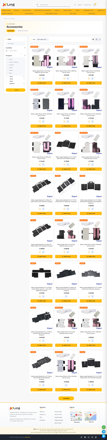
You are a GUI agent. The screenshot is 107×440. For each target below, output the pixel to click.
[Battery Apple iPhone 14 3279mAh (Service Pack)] (91, 57)
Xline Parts (27, 437)
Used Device (29, 13)
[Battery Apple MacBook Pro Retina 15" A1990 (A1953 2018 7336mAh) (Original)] (41, 186)
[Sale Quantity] (39, 78)
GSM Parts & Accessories (43, 10)
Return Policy (58, 423)
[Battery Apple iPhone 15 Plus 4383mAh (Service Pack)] (91, 231)
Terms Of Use (58, 414)
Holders (11, 70)
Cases (10, 59)
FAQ (41, 417)
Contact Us (43, 414)
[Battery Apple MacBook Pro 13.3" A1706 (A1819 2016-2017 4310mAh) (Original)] (91, 362)
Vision (77, 10)
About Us (42, 411)
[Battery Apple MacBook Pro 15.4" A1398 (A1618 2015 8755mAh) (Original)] (91, 274)
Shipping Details (59, 420)
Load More (66, 398)
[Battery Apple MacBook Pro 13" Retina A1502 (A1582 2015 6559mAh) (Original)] (41, 362)
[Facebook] (81, 437)
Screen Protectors (13, 62)
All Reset (16, 90)
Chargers (11, 65)
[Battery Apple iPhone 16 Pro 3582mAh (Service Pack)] (66, 57)
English (79, 4)
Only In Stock (13, 50)
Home (5, 18)
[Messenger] (104, 436)
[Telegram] (104, 432)
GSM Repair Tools (51, 13)
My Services (87, 4)
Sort (34, 39)
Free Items (91, 13)
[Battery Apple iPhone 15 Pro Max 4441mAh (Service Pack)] (91, 143)
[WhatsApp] (104, 427)
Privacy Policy (58, 411)
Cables (11, 67)
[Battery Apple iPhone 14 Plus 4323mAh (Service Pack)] (66, 362)
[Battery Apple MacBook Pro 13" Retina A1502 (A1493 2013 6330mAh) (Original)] (41, 318)
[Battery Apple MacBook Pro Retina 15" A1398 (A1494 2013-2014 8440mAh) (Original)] (66, 274)
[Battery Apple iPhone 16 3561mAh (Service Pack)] (41, 143)
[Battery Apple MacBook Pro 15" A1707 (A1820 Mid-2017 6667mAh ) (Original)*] (66, 186)
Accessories (26, 10)
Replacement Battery (23, 30)
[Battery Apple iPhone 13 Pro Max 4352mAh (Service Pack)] (66, 318)
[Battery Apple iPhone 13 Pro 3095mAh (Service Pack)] (91, 318)
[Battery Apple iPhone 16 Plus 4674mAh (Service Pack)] (41, 100)
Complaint (42, 420)
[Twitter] (95, 437)
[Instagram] (92, 437)
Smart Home (67, 10)
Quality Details (58, 417)
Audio (10, 73)
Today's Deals (6, 10)
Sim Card (73, 13)
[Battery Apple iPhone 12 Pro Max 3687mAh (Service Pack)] (66, 231)
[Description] (43, 78)
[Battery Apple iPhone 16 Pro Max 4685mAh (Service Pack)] (41, 57)
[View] (93, 39)
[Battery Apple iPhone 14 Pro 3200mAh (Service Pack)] (91, 100)
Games (57, 10)
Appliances (100, 10)
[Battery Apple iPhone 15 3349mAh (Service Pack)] (66, 100)
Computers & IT (88, 10)
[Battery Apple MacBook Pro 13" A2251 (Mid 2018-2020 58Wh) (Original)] (66, 143)
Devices (16, 10)
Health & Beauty (7, 13)
